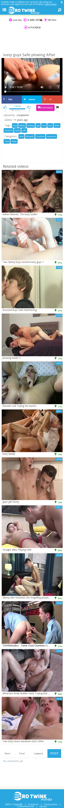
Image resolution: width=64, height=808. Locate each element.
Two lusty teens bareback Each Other (23, 741)
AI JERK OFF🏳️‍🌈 (34, 19)
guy (38, 125)
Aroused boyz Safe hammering (20, 310)
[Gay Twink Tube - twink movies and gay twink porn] (32, 10)
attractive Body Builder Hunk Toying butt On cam (30, 693)
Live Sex (17, 19)
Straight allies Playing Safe (17, 549)
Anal (21, 136)
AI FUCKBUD (34, 27)
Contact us (33, 804)
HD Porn (51, 19)
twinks (22, 125)
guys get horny (11, 501)
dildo (57, 125)
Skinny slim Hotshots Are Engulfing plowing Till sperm (32, 597)
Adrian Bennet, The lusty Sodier (20, 214)
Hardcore (51, 136)
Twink (14, 141)
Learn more (50, 4)
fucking (30, 125)
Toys (6, 141)
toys (50, 125)
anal (15, 125)
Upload (43, 806)
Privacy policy (50, 804)
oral (44, 125)
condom (8, 130)
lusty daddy (9, 453)
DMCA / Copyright (14, 804)
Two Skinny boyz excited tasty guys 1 (23, 262)
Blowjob (30, 136)
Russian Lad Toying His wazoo (19, 405)
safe (24, 130)
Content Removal (25, 806)
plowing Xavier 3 (11, 357)
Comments (47, 107)
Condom (40, 136)
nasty (17, 130)
